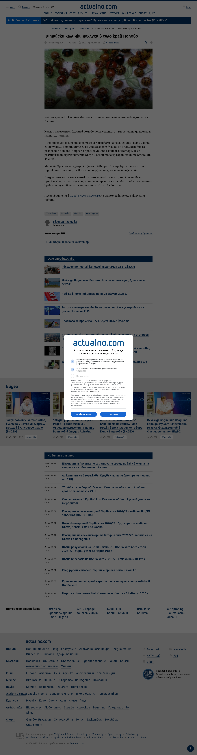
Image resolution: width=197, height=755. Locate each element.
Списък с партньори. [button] (90, 391)
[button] (98, 376)
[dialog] (98, 377)
